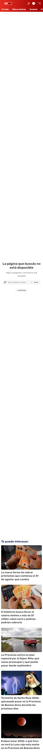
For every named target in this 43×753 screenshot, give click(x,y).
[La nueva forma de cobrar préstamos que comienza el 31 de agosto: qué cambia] (21, 557)
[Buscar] (19, 282)
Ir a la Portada (21, 290)
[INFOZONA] (8, 3)
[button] (28, 3)
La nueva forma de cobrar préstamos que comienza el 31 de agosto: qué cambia (20, 576)
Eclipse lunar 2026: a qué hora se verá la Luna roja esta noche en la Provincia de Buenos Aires (20, 744)
